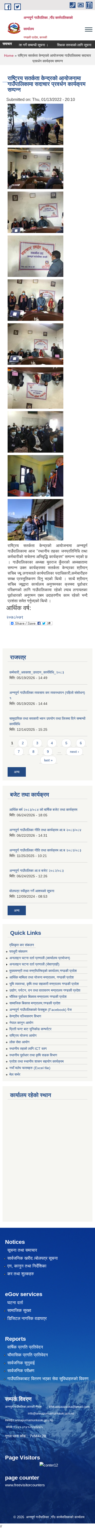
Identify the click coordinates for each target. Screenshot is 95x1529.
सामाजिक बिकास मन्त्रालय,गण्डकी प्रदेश (34, 1003)
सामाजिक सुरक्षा (19, 1310)
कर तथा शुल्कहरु (20, 1273)
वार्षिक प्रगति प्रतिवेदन (25, 1347)
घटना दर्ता (15, 1302)
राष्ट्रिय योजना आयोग (22, 1035)
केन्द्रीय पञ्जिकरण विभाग (25, 1016)
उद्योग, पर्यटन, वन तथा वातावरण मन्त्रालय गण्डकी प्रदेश (44, 990)
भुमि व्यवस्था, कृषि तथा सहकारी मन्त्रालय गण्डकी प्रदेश (44, 984)
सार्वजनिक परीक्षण (20, 1370)
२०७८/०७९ (14, 617)
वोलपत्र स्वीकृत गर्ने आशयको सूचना (31, 891)
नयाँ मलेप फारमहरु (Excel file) (29, 1068)
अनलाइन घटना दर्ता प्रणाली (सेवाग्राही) (34, 964)
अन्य (17, 772)
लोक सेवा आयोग (19, 1042)
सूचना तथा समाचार (22, 1250)
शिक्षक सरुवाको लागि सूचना (65, 45)
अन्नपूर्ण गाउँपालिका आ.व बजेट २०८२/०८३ (36, 871)
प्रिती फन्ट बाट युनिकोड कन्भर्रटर (30, 1029)
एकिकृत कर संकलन (21, 945)
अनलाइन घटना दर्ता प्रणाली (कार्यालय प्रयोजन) (39, 958)
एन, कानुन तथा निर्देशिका (26, 1266)
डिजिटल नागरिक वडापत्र (27, 1318)
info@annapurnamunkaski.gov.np (51, 1413)
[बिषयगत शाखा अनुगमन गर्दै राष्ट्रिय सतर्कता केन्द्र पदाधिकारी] (35, 124)
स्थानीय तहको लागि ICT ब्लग (28, 1049)
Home (9, 55)
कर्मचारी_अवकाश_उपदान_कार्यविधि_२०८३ (36, 672)
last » (48, 760)
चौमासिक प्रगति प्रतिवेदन (27, 1355)
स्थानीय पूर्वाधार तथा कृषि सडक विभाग (33, 1055)
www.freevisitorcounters (25, 1485)
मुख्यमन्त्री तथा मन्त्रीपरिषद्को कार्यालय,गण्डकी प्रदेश (43, 971)
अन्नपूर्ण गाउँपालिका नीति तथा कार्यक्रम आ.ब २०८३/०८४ (45, 830)
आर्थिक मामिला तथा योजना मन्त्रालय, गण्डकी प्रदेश (41, 977)
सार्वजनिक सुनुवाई (21, 1363)
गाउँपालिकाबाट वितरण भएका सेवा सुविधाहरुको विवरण (47, 1378)
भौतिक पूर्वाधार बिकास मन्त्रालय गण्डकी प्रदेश (38, 997)
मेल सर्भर (14, 1074)
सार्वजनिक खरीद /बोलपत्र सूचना (32, 1258)
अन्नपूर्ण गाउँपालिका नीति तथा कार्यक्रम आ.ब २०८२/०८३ (45, 850)
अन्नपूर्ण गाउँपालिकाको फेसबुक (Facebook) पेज (40, 1010)
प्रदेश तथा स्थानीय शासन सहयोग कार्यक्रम (36, 1061)
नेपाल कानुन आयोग (21, 1023)
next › (74, 752)
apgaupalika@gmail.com (72, 1407)
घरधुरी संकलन (18, 951)
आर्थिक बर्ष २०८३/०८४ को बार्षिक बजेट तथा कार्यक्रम (43, 810)
